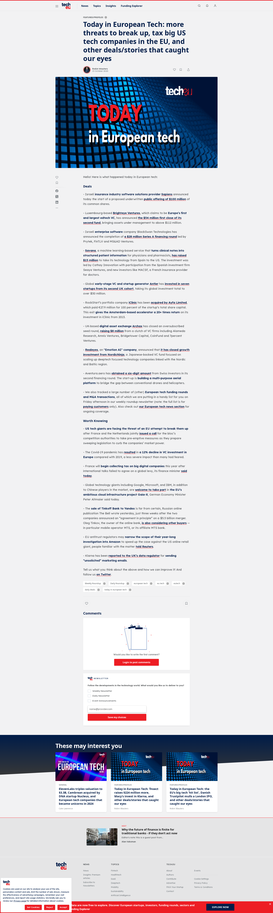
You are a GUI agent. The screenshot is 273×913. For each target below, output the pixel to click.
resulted (129, 452)
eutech (177, 583)
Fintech (114, 870)
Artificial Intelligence (120, 895)
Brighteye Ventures (126, 213)
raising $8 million (112, 331)
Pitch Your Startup (174, 887)
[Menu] (56, 6)
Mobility (114, 887)
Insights (111, 6)
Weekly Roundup (93, 583)
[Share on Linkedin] (56, 202)
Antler (154, 284)
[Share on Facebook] (56, 190)
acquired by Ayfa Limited (169, 302)
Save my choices (117, 717)
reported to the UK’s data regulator (134, 555)
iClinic (133, 302)
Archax (137, 326)
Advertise (170, 883)
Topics (97, 6)
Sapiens (166, 194)
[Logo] (67, 6)
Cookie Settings (201, 879)
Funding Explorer (131, 6)
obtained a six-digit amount (131, 373)
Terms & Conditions (203, 887)
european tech (141, 583)
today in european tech (116, 589)
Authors (170, 874)
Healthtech (116, 874)
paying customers (95, 406)
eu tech (160, 583)
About (169, 870)
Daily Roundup (117, 583)
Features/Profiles (93, 17)
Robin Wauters (121, 808)
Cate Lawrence (66, 808)
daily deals (90, 589)
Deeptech (115, 883)
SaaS (113, 879)
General (63, 785)
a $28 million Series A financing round (150, 236)
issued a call (148, 433)
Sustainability (117, 891)
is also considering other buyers (164, 523)
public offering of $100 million (165, 199)
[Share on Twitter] (56, 196)
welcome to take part (150, 489)
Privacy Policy (200, 883)
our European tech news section (161, 406)
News (84, 6)
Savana (90, 250)
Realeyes (91, 349)
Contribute (171, 879)
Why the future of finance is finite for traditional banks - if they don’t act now (149, 831)
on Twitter (103, 574)
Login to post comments (136, 662)
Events (197, 870)
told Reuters (144, 546)
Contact (170, 891)
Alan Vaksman (129, 841)
